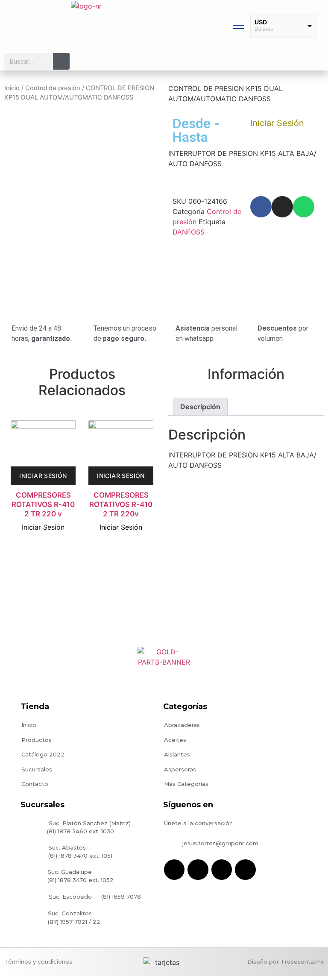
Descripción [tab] (200, 406)
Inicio (12, 88)
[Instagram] (282, 206)
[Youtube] (221, 869)
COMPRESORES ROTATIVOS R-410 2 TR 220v (120, 504)
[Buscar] (61, 61)
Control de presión (52, 88)
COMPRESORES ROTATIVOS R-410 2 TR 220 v (43, 504)
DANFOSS (189, 232)
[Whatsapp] (303, 206)
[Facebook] (261, 206)
